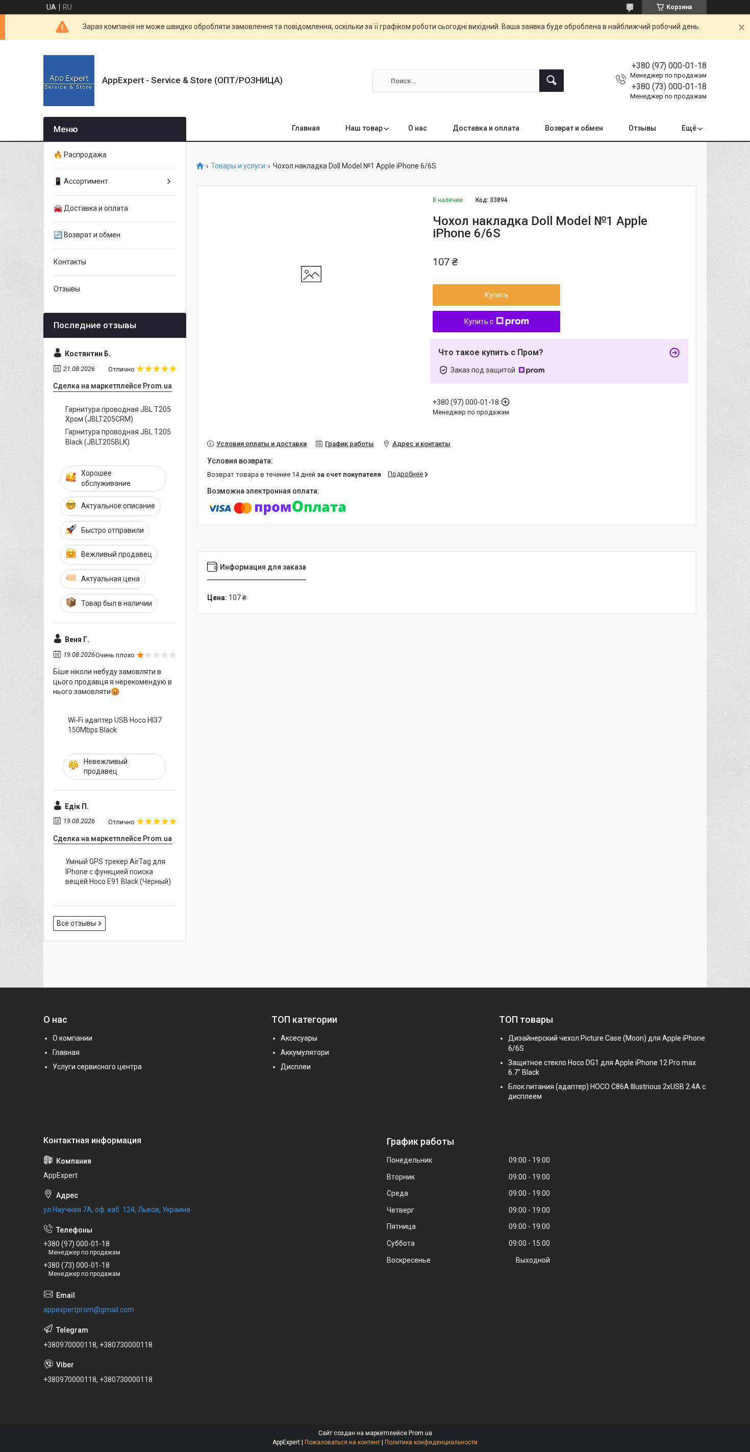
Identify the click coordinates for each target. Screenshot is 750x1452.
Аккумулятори (305, 1052)
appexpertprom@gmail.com (88, 1310)
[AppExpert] (68, 80)
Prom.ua (420, 1433)
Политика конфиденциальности (431, 1442)
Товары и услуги (238, 166)
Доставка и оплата (486, 128)
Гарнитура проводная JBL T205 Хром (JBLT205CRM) (118, 414)
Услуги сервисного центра (97, 1067)
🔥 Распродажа (80, 155)
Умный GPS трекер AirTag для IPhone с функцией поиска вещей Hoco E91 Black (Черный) (118, 871)
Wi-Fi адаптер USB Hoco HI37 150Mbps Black (115, 725)
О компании (72, 1038)
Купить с (478, 321)
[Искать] (551, 80)
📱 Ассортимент (81, 181)
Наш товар (364, 128)
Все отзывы (76, 923)
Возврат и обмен (574, 128)
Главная (306, 128)
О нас (417, 128)
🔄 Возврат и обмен (87, 235)
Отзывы (642, 128)
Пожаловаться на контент (342, 1442)
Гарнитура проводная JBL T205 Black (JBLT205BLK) (118, 437)
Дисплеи (296, 1067)
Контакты (70, 262)
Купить (497, 295)
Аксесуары (299, 1038)
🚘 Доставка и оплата (91, 208)
